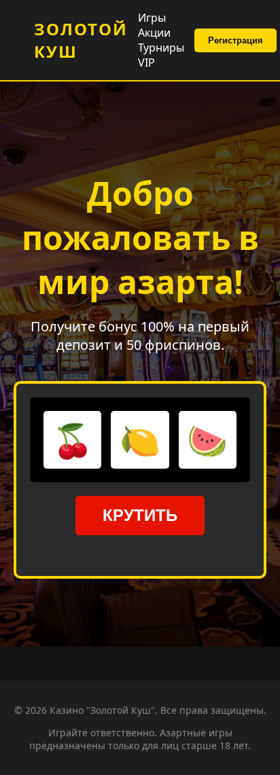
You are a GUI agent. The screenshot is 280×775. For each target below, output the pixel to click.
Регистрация (235, 40)
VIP (146, 62)
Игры (152, 17)
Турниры (161, 47)
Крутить (140, 515)
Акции (154, 32)
